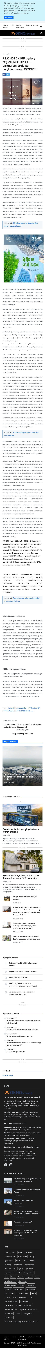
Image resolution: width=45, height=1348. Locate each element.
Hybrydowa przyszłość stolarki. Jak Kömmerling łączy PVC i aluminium (21, 876)
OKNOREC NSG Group (25, 711)
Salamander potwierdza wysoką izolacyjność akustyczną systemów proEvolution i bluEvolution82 (25, 925)
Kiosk (12, 25)
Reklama (29, 25)
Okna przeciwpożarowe (18, 977)
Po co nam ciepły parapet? (23, 1222)
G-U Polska (22, 1281)
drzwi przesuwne (10, 1285)
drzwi (13, 1252)
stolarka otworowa (19, 1297)
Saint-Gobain (9, 1293)
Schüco (22, 1285)
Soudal (18, 1314)
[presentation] (3, 766)
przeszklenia (30, 1289)
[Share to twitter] (8, 74)
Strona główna (5, 26)
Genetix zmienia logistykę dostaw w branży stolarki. (21, 830)
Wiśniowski (9, 1318)
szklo (18, 1261)
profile (32, 1261)
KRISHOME (9, 1314)
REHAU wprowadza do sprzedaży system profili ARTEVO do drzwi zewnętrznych (25, 1232)
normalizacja (29, 1265)
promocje (29, 1269)
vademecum (22, 1256)
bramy (32, 1256)
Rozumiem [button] (9, 18)
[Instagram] (10, 1165)
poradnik (8, 1289)
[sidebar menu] (4, 33)
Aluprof (20, 1277)
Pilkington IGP (35, 708)
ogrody (20, 1269)
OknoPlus (31, 1285)
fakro (13, 1277)
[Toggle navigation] (41, 33)
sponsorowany (10, 1269)
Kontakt (36, 25)
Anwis (37, 1277)
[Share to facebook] (4, 74)
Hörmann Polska (22, 1293)
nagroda (29, 1277)
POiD (30, 1297)
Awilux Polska (18, 1289)
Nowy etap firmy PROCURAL (22, 734)
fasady (18, 1273)
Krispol (7, 1297)
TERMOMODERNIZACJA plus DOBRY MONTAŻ (21, 1322)
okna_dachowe (29, 1273)
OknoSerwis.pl (8, 1075)
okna (6, 1252)
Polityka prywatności (20, 26)
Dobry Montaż (25, 1301)
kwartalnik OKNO (11, 1309)
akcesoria (29, 1252)
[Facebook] (6, 1165)
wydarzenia (9, 1273)
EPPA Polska (9, 711)
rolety (25, 1261)
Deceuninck (9, 1305)
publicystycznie (10, 1256)
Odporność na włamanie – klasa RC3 (23, 972)
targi (6, 1277)
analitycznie (18, 1265)
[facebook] (40, 27)
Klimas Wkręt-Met (11, 1301)
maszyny (8, 1265)
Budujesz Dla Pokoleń (23, 1305)
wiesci (11, 708)
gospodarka (21, 708)
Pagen (33, 1293)
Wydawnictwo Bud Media (28, 1309)
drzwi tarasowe (10, 1281)
